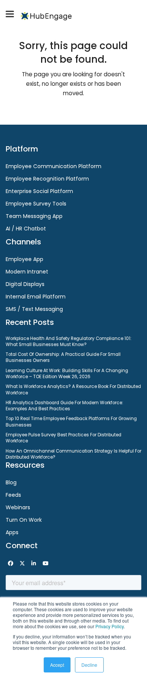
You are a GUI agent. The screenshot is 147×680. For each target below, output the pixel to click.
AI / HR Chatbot (26, 228)
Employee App (24, 259)
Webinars (18, 507)
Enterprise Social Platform (39, 191)
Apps (12, 532)
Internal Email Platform (36, 296)
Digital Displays (25, 284)
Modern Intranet (27, 271)
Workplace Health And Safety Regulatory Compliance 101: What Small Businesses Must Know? (69, 341)
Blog (11, 482)
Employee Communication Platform (53, 166)
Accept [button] (57, 664)
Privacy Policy (109, 626)
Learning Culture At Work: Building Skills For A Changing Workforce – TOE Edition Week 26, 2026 (67, 374)
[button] (10, 14)
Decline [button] (89, 664)
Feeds (13, 495)
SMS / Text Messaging (34, 309)
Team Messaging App (34, 216)
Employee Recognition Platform (47, 178)
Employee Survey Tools (36, 203)
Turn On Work (24, 520)
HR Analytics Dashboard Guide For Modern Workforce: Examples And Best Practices (64, 406)
